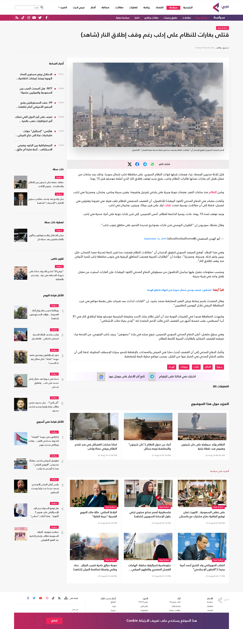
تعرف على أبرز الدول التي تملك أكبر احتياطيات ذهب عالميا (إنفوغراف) (33, 119)
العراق (113, 601)
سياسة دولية (123, 18)
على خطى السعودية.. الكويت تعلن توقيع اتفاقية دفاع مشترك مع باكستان (202, 514)
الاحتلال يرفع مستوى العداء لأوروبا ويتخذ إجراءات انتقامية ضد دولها (35, 77)
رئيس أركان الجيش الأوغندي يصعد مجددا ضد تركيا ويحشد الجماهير (45, 489)
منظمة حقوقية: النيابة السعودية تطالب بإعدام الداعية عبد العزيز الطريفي (44, 536)
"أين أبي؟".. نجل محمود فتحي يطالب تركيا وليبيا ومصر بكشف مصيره (44, 407)
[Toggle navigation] (41, 7)
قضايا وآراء (176, 606)
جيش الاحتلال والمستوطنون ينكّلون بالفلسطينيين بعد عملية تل (46, 237)
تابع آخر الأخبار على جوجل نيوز (127, 376)
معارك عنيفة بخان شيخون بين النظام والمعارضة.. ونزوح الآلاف (46, 184)
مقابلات (186, 18)
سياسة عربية (202, 18)
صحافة (105, 7)
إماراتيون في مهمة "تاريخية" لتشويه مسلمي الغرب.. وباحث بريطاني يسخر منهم (43, 441)
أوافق (54, 620)
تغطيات (133, 7)
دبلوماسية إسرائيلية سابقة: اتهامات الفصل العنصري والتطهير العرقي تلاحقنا (149, 568)
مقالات (119, 7)
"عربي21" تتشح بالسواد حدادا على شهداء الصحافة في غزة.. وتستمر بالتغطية (46, 275)
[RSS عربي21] (17, 17)
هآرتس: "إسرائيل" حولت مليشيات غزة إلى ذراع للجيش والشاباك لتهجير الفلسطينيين (35, 133)
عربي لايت (79, 7)
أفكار (93, 7)
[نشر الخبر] (129, 164)
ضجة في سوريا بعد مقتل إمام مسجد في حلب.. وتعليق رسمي (44, 383)
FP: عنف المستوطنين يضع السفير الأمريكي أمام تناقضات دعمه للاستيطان (34, 105)
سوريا (219, 367)
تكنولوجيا (144, 610)
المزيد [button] (63, 7)
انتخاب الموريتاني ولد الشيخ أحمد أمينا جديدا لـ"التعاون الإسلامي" (202, 567)
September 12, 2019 (155, 239)
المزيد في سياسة (219, 471)
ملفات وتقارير (151, 18)
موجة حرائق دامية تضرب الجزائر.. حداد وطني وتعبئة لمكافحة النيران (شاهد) (95, 567)
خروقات (184, 367)
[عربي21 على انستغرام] (28, 17)
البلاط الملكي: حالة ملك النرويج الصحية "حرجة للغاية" (98, 514)
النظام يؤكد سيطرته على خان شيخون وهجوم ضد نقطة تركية (203, 446)
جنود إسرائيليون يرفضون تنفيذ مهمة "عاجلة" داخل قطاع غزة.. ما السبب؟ (44, 359)
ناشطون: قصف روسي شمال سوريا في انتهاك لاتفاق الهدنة (179, 290)
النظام (213, 192)
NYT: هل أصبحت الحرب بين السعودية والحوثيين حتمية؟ (36, 90)
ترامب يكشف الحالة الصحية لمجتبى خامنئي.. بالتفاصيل (45, 337)
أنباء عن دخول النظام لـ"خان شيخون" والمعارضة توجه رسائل (149, 446)
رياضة (146, 7)
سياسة (173, 7)
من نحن (75, 609)
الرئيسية (186, 7)
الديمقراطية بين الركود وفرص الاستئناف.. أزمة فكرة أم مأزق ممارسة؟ (34, 148)
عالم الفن (144, 606)
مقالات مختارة (175, 610)
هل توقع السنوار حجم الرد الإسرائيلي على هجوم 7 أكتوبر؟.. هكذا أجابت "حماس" (44, 512)
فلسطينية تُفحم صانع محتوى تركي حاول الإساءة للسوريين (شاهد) (150, 514)
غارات (167, 205)
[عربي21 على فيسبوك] (46, 17)
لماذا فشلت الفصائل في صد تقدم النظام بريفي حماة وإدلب (96, 446)
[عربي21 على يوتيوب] (34, 17)
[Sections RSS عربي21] (65, 598)
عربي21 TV (143, 601)
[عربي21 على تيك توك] (22, 17)
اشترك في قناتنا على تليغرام (177, 376)
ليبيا (114, 606)
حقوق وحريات (170, 18)
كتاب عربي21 (175, 601)
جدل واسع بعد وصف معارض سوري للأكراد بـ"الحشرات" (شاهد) (46, 201)
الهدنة (172, 367)
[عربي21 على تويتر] (40, 17)
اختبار (137, 18)
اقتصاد (159, 7)
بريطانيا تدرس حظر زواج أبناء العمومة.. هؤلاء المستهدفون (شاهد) (44, 315)
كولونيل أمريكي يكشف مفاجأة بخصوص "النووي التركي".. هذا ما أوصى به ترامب (44, 465)
